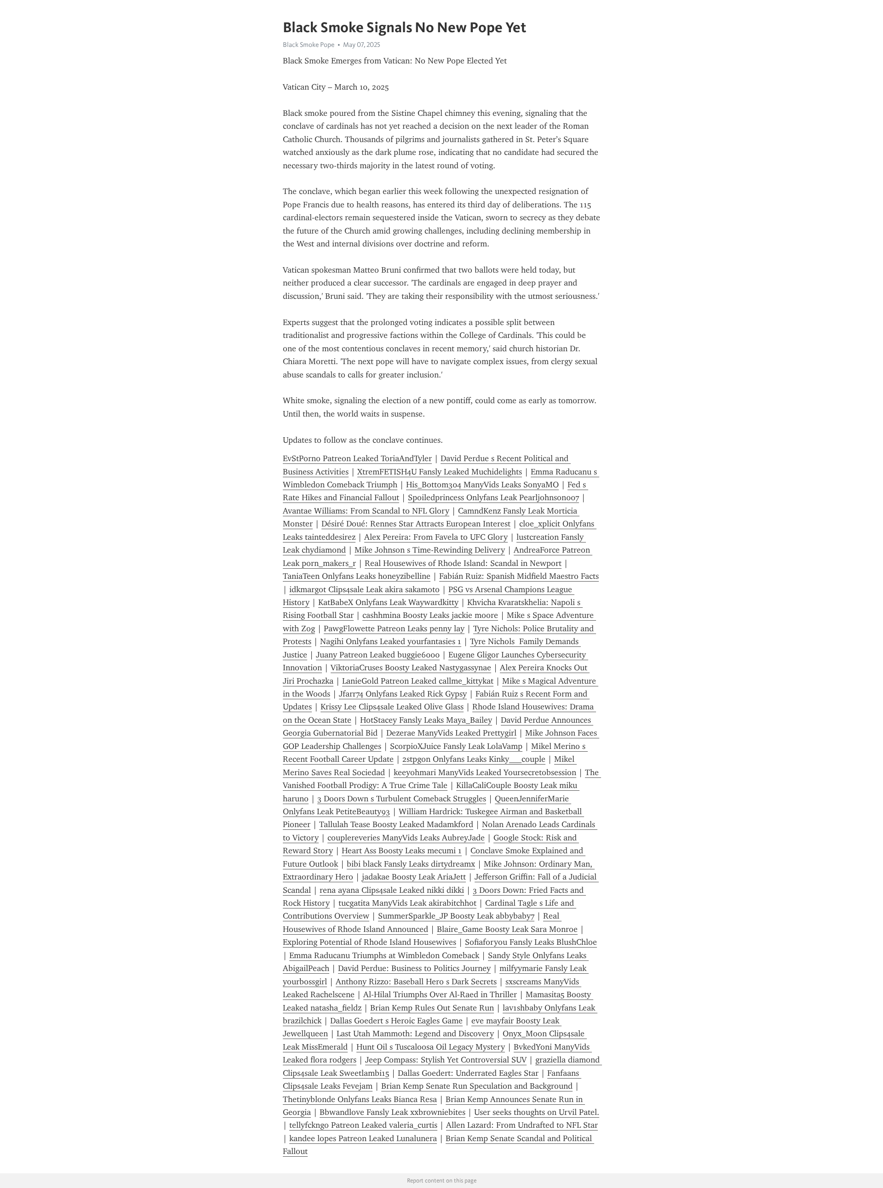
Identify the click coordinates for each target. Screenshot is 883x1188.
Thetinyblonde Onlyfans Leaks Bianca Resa (360, 1099)
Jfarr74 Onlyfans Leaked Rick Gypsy (403, 694)
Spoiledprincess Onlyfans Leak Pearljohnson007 (493, 497)
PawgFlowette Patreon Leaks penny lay (394, 628)
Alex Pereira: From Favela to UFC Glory (436, 537)
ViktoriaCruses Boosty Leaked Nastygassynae (411, 668)
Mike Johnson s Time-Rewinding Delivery (430, 550)
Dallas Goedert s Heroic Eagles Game (396, 1021)
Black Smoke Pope (308, 44)
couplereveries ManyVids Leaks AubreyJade (406, 838)
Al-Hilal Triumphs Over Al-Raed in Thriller (440, 994)
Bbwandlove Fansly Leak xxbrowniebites (392, 1112)
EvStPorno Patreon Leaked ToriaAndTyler (357, 458)
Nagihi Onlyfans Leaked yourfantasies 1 (390, 641)
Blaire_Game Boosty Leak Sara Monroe (507, 929)
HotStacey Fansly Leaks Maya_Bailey (426, 720)
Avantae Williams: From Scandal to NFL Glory (366, 511)
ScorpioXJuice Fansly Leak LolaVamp (456, 746)
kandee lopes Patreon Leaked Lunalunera (363, 1138)
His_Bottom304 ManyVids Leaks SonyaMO (482, 485)
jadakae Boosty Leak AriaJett (414, 877)
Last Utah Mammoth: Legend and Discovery (415, 1033)
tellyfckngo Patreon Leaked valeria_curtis (363, 1125)
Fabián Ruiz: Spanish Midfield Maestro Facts (519, 576)
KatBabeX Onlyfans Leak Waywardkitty (388, 602)
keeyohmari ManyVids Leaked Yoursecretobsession (485, 772)
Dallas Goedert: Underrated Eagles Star (468, 1073)
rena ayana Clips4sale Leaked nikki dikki (392, 890)
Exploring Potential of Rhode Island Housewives (369, 942)
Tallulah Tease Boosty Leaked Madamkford (396, 824)
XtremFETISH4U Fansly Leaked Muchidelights (439, 472)
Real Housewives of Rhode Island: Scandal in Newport (463, 563)
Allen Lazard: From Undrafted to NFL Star (522, 1125)
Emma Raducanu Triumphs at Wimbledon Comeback (384, 955)
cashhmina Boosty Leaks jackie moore (430, 615)
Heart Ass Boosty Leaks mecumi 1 (402, 850)
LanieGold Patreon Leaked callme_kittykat (417, 681)
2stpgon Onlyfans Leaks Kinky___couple (473, 759)
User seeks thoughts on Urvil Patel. (536, 1112)
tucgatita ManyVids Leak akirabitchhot (407, 903)
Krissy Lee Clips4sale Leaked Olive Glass (392, 707)
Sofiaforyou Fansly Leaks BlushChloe (531, 942)
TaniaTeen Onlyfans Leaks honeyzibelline (356, 576)
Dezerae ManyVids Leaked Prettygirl (451, 733)
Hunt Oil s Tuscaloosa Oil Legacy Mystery (430, 1047)
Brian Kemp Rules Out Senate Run (432, 1008)
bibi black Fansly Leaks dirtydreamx (411, 864)
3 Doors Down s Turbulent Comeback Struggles (401, 799)
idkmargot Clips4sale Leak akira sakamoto (364, 589)
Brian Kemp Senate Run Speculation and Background (477, 1086)
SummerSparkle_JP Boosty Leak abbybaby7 (456, 916)
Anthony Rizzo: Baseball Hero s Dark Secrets (416, 982)
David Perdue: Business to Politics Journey (414, 968)
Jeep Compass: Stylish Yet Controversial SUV (446, 1060)
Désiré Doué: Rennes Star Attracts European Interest (415, 524)
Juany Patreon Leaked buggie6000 (378, 655)
